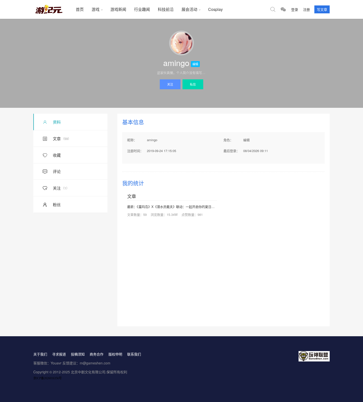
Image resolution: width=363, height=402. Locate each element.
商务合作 (96, 354)
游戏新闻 (118, 9)
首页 (80, 9)
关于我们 (40, 354)
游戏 (96, 9)
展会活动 (189, 9)
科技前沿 (166, 9)
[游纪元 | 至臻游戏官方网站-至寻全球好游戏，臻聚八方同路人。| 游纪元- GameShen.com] (52, 9)
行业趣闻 (142, 9)
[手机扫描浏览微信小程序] (283, 9)
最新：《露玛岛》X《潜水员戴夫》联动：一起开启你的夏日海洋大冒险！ (172, 206)
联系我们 (134, 354)
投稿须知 (78, 354)
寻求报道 (59, 354)
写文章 (322, 9)
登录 (294, 9)
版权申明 (115, 354)
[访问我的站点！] (181, 43)
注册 (306, 9)
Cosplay (215, 9)
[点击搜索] (273, 9)
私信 (193, 84)
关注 (170, 84)
